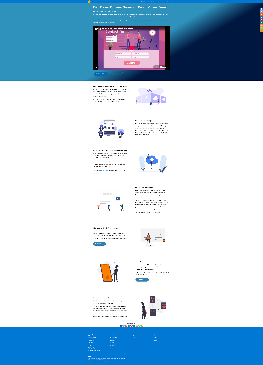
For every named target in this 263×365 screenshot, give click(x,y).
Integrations (151, 1)
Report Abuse (113, 345)
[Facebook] (121, 326)
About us (112, 334)
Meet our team (113, 340)
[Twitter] (123, 326)
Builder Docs (91, 339)
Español (155, 337)
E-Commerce (91, 343)
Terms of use (113, 342)
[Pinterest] (131, 326)
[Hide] (262, 33)
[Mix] (137, 326)
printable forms (151, 126)
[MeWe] (134, 326)
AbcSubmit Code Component (94, 350)
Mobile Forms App (92, 348)
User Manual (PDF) (92, 340)
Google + (133, 337)
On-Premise (90, 345)
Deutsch (155, 339)
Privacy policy (113, 343)
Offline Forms (91, 347)
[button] (101, 74)
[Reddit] (126, 326)
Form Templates (160, 1)
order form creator (140, 197)
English (154, 334)
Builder (89, 335)
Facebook (134, 334)
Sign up (172, 1)
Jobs (111, 339)
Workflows (90, 342)
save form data (104, 170)
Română (155, 335)
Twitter (133, 335)
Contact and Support (114, 335)
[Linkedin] (129, 326)
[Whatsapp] (139, 326)
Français (155, 340)
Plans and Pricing (113, 337)
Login (167, 1)
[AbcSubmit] (89, 1)
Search (143, 1)
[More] (142, 326)
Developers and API (92, 337)
